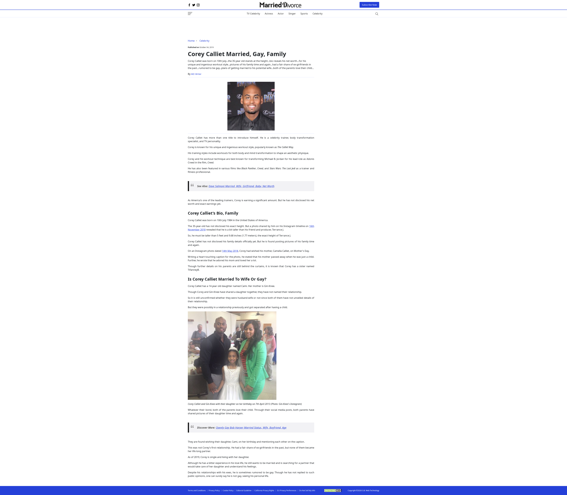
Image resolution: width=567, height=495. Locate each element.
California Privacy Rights (264, 490)
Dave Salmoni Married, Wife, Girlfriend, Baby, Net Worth (241, 186)
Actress (269, 13)
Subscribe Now (369, 4)
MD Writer (196, 74)
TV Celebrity (253, 13)
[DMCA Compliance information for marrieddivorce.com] (333, 490)
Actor (281, 13)
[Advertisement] (211, 23)
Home (191, 40)
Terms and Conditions (197, 490)
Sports (304, 13)
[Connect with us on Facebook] (189, 4)
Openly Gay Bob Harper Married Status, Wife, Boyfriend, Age (251, 427)
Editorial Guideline (243, 490)
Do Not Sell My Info (307, 490)
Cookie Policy (228, 490)
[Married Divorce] (280, 4)
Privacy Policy (214, 490)
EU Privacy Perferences (286, 490)
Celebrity (317, 13)
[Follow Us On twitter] (193, 4)
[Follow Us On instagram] (198, 4)
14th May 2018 (230, 251)
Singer (292, 13)
